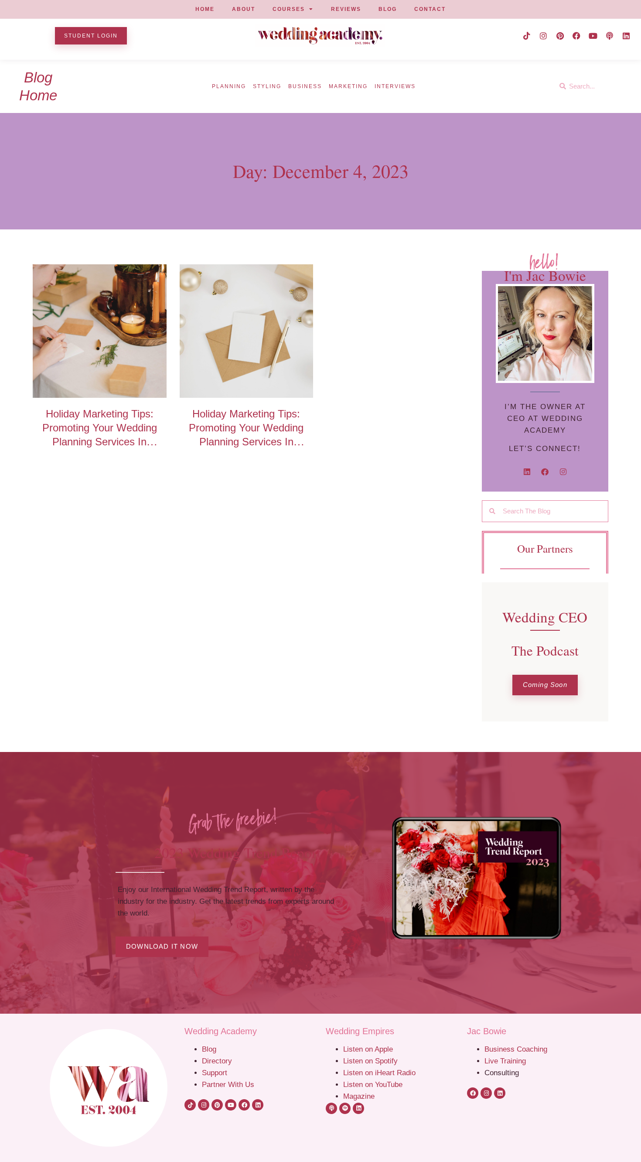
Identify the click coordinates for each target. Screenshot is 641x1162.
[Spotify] (345, 1108)
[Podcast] (610, 36)
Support (214, 1073)
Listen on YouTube (372, 1084)
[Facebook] (576, 36)
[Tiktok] (527, 36)
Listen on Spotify (370, 1061)
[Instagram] (543, 36)
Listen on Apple (369, 1049)
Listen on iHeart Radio (379, 1073)
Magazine (359, 1096)
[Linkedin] (626, 36)
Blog (209, 1049)
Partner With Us (228, 1084)
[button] (545, 685)
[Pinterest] (560, 36)
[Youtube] (593, 36)
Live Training (505, 1061)
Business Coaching (515, 1049)
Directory (217, 1061)
